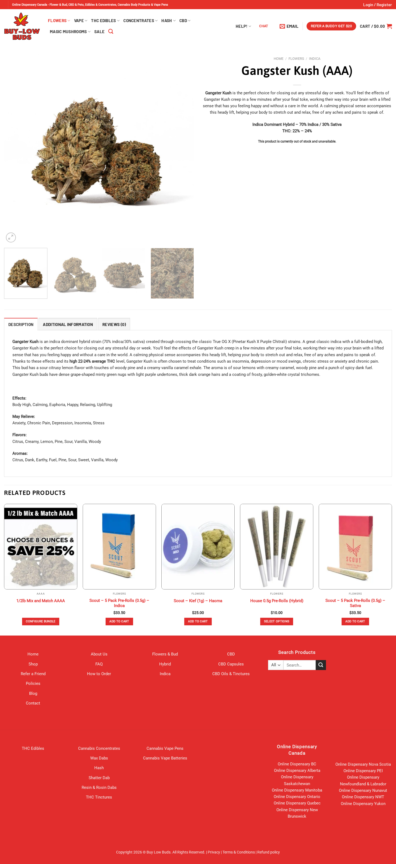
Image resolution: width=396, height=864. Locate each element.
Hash (166, 20)
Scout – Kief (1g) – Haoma (198, 600)
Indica (314, 59)
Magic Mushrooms (68, 31)
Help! (242, 26)
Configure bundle (40, 621)
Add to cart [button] (119, 621)
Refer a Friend (33, 673)
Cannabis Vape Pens (165, 748)
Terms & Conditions (239, 852)
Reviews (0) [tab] (114, 324)
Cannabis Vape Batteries (165, 758)
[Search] (110, 31)
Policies (33, 683)
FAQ (99, 664)
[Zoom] (11, 237)
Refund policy (268, 852)
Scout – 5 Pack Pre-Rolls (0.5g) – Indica (119, 603)
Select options (277, 621)
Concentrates (138, 20)
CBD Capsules (231, 664)
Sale (99, 31)
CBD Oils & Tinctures (231, 673)
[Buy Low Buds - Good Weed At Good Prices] (22, 26)
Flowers (57, 20)
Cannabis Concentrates (99, 748)
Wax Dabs (99, 758)
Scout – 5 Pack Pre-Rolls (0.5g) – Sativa (355, 603)
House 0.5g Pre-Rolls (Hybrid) (276, 600)
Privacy (214, 852)
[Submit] (321, 665)
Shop (33, 664)
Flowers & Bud (165, 654)
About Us (99, 654)
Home (278, 59)
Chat (263, 26)
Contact (33, 703)
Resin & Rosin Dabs (99, 787)
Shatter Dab (99, 777)
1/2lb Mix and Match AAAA (40, 600)
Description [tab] (20, 324)
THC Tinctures (99, 797)
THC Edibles (103, 20)
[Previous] (14, 149)
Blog (33, 693)
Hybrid (165, 664)
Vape (79, 20)
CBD (183, 20)
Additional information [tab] (68, 324)
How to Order (99, 673)
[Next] (183, 149)
